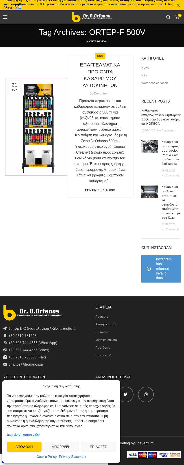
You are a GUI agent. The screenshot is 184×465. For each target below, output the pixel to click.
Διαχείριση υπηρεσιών (23, 434)
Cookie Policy (47, 457)
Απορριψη (61, 447)
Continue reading (100, 190)
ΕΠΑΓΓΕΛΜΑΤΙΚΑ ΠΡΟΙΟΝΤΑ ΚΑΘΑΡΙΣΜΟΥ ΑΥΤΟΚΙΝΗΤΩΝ (100, 75)
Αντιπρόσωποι (105, 324)
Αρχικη (81, 41)
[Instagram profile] (146, 394)
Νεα (100, 55)
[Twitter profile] (126, 394)
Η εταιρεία (102, 332)
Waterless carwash (154, 83)
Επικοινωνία (103, 355)
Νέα (144, 75)
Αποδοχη (24, 447)
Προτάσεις (102, 347)
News (145, 67)
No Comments (166, 130)
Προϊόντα (101, 316)
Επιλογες (98, 447)
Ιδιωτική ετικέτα (106, 340)
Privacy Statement (72, 457)
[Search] (168, 17)
